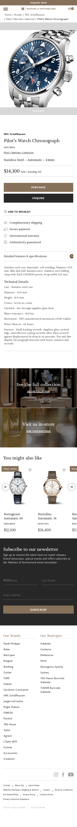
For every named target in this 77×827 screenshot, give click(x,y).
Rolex (7, 649)
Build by (38, 807)
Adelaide (45, 643)
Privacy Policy (29, 794)
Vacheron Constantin (16, 689)
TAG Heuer (10, 724)
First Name (10, 580)
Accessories (10, 753)
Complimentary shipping (25, 223)
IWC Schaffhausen (34, 14)
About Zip (19, 785)
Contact (6, 785)
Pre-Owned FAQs (10, 794)
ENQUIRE (38, 198)
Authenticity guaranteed (25, 242)
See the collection (38, 391)
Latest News (33, 785)
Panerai (8, 718)
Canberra (45, 649)
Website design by (14, 807)
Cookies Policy (46, 794)
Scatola (8, 747)
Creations (9, 758)
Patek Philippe (12, 643)
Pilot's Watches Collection (20, 19)
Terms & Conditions (64, 789)
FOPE (7, 678)
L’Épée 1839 (10, 741)
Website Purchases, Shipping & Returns (21, 789)
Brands (18, 14)
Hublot (8, 684)
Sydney (44, 672)
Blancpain (9, 655)
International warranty (24, 236)
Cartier (8, 672)
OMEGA (8, 712)
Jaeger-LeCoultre (13, 701)
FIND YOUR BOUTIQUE (39, 431)
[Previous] (6, 487)
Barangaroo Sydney (51, 666)
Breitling (8, 666)
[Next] (71, 487)
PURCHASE (38, 187)
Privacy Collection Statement (16, 799)
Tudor (7, 730)
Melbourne (46, 655)
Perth (43, 660)
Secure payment (19, 229)
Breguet (8, 660)
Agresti (8, 735)
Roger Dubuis (12, 707)
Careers (46, 789)
